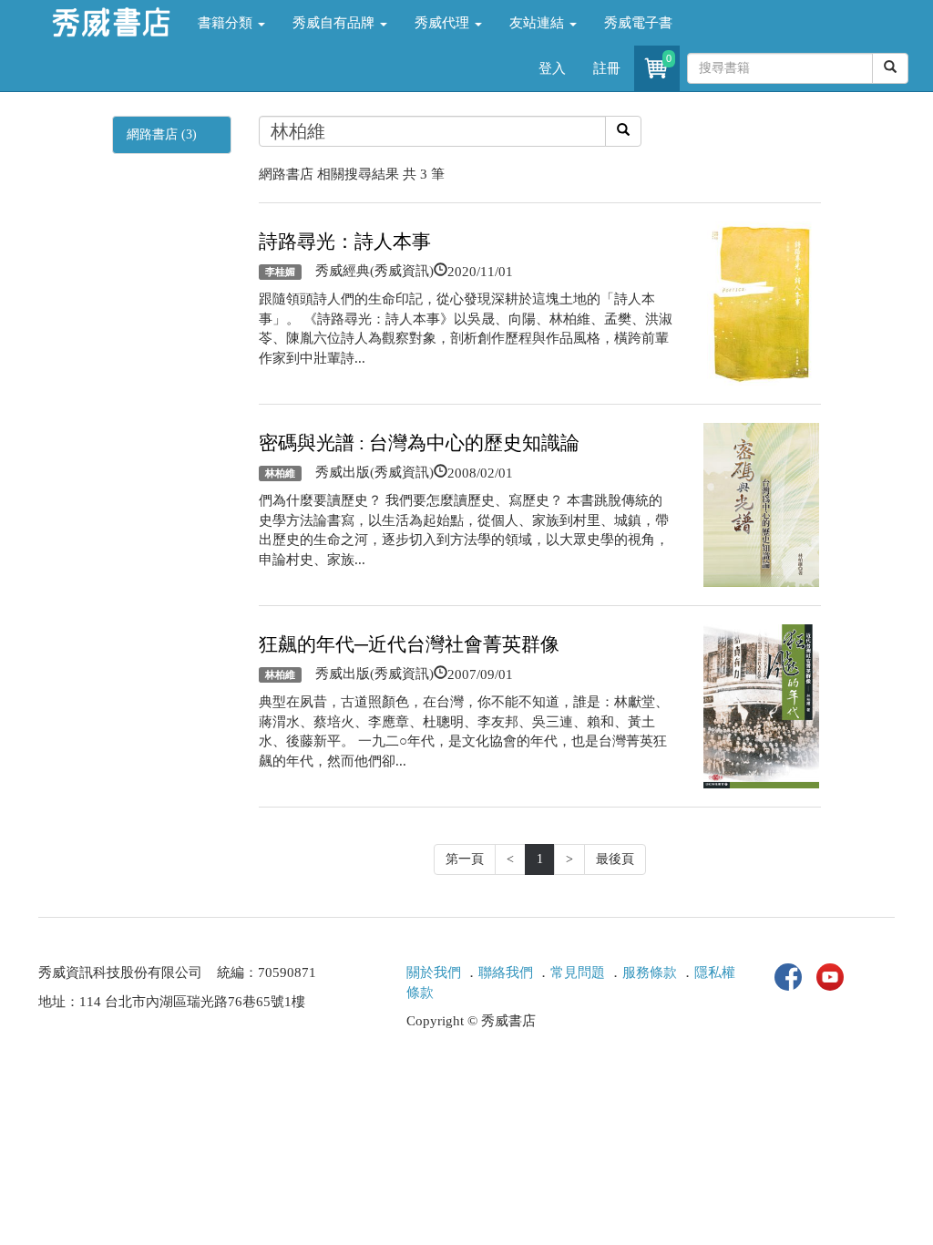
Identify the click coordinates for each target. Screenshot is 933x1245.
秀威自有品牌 (335, 22)
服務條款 (649, 972)
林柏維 (280, 473)
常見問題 (577, 972)
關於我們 (433, 972)
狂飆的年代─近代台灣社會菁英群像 (409, 644)
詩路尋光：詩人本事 (345, 241)
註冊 (606, 68)
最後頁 (615, 859)
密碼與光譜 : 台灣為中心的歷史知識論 (419, 443)
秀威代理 (444, 22)
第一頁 (465, 859)
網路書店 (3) (162, 134)
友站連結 (538, 22)
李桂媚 (280, 271)
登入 (552, 68)
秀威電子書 (638, 22)
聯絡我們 (505, 972)
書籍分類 (227, 22)
